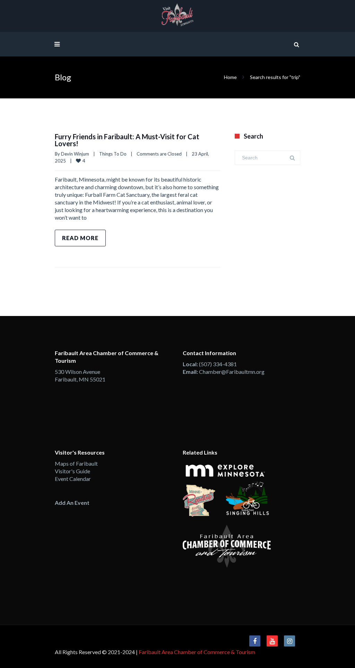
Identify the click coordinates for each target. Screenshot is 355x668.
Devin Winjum (75, 154)
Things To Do (113, 154)
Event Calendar (73, 478)
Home (230, 77)
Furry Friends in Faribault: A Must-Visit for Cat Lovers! (127, 140)
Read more (80, 238)
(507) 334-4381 (218, 364)
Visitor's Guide (72, 471)
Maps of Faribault (76, 463)
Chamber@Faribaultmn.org (232, 371)
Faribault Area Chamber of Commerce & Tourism (197, 652)
